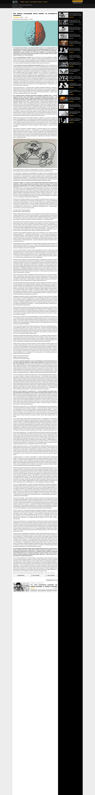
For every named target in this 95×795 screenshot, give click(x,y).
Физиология (14, 7)
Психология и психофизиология (25, 5)
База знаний (33, 1)
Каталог (27, 1)
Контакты (39, 1)
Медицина (20, 7)
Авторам (45, 1)
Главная (22, 1)
